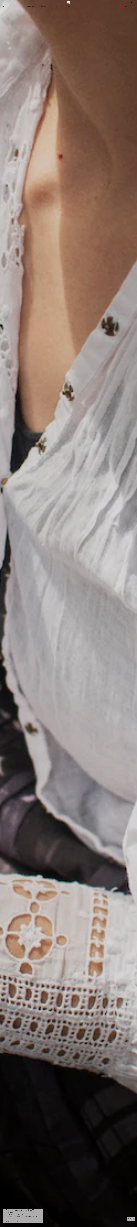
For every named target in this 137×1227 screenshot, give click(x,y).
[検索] (132, 7)
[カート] (132, 2)
